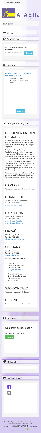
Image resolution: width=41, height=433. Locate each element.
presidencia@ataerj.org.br (13, 205)
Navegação (8, 23)
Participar (10, 337)
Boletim (10, 65)
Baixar (29, 53)
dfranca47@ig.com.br (12, 255)
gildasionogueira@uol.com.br (15, 239)
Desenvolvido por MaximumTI (19, 430)
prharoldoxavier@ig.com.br (14, 223)
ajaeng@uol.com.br (14, 270)
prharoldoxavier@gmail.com (14, 221)
